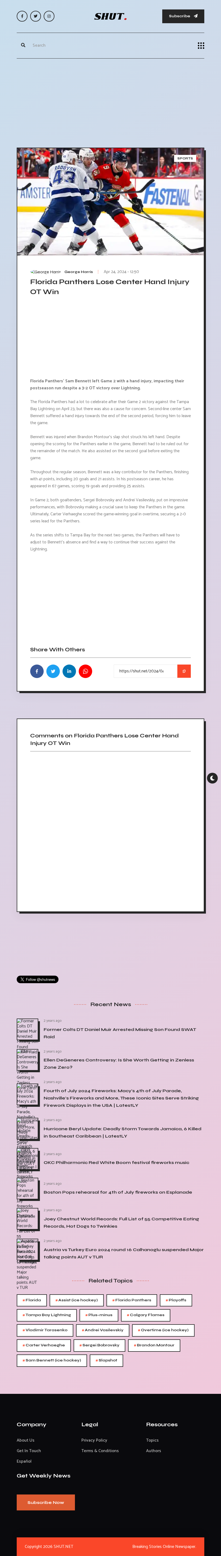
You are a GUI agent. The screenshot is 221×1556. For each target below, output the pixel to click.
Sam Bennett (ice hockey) (52, 1360)
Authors (153, 1451)
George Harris (78, 272)
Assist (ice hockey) (77, 1300)
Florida (32, 1300)
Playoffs (176, 1300)
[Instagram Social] (49, 16)
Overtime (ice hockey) (163, 1330)
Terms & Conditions (100, 1451)
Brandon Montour (154, 1345)
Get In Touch (29, 1451)
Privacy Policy (94, 1440)
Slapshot (106, 1360)
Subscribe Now (45, 1502)
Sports (185, 158)
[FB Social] (22, 16)
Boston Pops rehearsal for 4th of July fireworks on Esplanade (118, 1192)
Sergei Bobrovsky (99, 1345)
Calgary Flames (145, 1315)
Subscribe (180, 16)
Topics (152, 1440)
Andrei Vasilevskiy (102, 1330)
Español (24, 1461)
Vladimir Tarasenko (45, 1330)
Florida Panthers (131, 1300)
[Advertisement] (110, 101)
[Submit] (23, 45)
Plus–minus (98, 1315)
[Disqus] (110, 829)
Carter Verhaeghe (44, 1345)
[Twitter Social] (35, 16)
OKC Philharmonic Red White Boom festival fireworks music (116, 1162)
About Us (25, 1440)
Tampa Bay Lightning (47, 1315)
